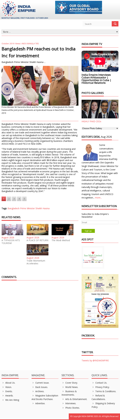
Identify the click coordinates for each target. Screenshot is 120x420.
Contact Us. (101, 382)
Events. (8, 391)
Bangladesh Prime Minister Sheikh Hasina (29, 208)
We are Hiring (12, 399)
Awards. (9, 395)
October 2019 (8, 43)
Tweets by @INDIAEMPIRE (95, 360)
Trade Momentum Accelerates (36, 262)
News (17, 43)
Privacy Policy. (102, 387)
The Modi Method (61, 240)
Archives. (39, 391)
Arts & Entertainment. (76, 399)
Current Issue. (42, 382)
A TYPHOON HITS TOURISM (11, 242)
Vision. (8, 387)
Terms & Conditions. (105, 391)
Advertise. (40, 403)
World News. (71, 387)
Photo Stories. (72, 407)
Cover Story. (71, 382)
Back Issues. (41, 387)
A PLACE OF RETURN (37, 240)
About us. (10, 382)
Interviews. (70, 403)
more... (98, 197)
